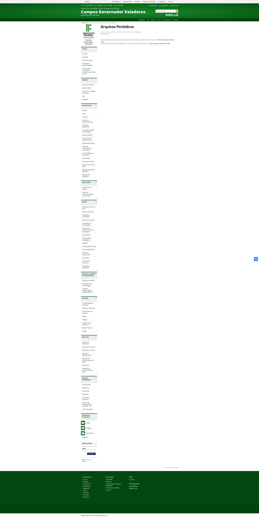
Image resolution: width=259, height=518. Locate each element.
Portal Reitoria (167, 20)
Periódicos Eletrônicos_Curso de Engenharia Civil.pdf (115, 43)
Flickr (169, 15)
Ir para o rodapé (117, 5)
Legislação (86, 488)
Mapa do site (174, 5)
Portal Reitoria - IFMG (112, 488)
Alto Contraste (164, 5)
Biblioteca (102, 22)
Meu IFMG (141, 20)
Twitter (177, 15)
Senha (84, 449)
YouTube (175, 15)
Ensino (85, 490)
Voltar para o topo (172, 467)
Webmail (108, 482)
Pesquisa (85, 492)
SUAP (159, 20)
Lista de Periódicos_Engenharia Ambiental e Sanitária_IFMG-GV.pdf (119, 40)
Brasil (87, 2)
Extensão (86, 495)
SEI (148, 20)
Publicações (90, 433)
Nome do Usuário (87, 443)
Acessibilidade (153, 5)
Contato (176, 20)
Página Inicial (94, 22)
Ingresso (85, 482)
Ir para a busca (107, 5)
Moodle (153, 20)
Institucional (87, 484)
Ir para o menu (97, 5)
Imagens (89, 428)
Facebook (167, 15)
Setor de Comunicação (148, 40)
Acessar (84, 437)
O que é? (132, 479)
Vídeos (88, 423)
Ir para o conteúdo (86, 5)
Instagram (172, 15)
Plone (106, 515)
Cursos (85, 479)
